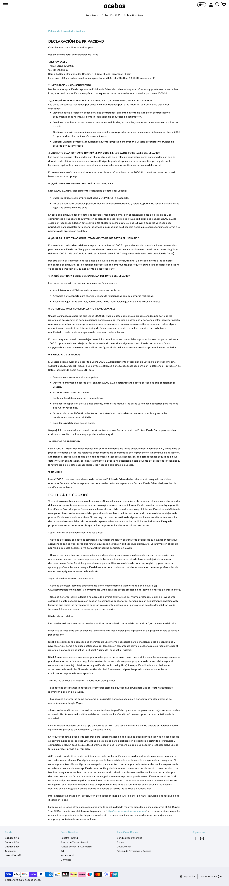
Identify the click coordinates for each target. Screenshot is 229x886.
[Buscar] (217, 4)
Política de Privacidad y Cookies (134, 851)
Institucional (67, 855)
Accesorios (11, 851)
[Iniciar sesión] (211, 4)
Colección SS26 (13, 855)
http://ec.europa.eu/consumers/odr (126, 811)
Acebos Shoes (32, 879)
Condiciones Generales (129, 837)
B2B (62, 851)
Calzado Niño (12, 842)
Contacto (66, 859)
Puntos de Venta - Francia (75, 842)
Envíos (120, 842)
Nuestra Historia (69, 837)
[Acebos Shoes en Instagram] (202, 839)
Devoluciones (124, 846)
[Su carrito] (223, 4)
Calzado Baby (12, 846)
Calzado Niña (12, 837)
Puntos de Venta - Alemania (76, 846)
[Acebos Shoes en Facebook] (195, 839)
